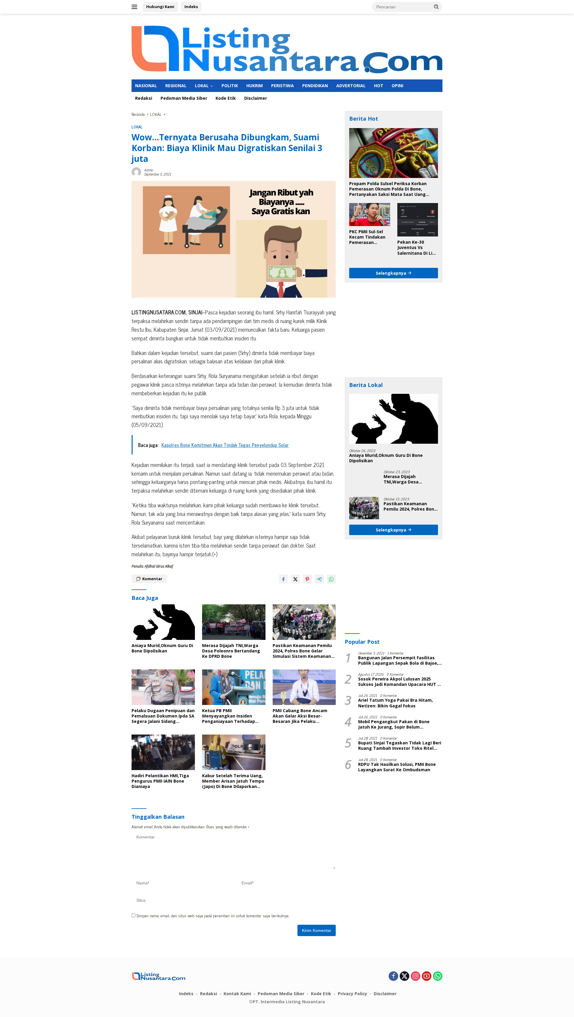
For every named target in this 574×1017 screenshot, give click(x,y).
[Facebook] (393, 976)
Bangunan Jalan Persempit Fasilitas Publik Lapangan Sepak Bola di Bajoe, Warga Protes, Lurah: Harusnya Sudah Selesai (399, 660)
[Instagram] (415, 976)
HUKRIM (254, 85)
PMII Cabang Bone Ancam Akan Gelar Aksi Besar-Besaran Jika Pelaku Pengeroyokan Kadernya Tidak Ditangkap (300, 716)
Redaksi (143, 98)
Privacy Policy (352, 993)
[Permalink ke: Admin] (136, 171)
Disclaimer (255, 98)
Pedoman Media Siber (184, 98)
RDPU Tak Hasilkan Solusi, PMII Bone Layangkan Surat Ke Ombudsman (397, 767)
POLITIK (230, 85)
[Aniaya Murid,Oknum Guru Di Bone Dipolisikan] (163, 622)
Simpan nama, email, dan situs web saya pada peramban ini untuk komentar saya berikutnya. (213, 915)
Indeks (191, 6)
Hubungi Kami (160, 6)
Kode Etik (226, 98)
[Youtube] (426, 976)
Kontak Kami (237, 993)
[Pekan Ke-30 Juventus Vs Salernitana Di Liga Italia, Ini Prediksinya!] (417, 219)
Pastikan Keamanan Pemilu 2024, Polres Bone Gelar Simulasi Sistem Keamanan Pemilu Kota (302, 651)
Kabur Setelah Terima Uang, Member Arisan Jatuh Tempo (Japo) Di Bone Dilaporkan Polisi (233, 781)
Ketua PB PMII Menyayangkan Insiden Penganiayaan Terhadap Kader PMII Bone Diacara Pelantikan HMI (228, 716)
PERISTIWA (282, 85)
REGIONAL (176, 85)
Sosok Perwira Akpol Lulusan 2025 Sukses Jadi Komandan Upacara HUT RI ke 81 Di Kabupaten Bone (399, 681)
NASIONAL (146, 85)
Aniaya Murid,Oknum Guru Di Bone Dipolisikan (162, 648)
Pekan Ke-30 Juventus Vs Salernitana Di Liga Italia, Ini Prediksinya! (417, 247)
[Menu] (136, 7)
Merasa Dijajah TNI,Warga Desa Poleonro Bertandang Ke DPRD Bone (231, 651)
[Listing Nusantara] (287, 48)
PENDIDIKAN (315, 85)
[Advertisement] (393, 330)
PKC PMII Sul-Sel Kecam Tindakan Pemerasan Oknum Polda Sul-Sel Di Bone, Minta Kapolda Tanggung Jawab (368, 237)
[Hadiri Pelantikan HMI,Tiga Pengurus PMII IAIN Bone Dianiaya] (163, 752)
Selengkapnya (391, 273)
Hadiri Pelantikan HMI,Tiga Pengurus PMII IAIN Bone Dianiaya (160, 781)
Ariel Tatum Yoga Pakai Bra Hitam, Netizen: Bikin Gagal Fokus (395, 703)
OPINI (397, 85)
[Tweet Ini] (295, 578)
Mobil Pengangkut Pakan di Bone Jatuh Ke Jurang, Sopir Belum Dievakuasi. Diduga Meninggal (394, 724)
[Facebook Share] (283, 578)
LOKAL (202, 85)
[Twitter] (404, 976)
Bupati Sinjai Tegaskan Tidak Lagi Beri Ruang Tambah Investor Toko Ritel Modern (399, 745)
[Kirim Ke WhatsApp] (331, 578)
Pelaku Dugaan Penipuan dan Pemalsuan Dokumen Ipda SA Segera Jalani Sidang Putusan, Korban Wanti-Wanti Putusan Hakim (163, 716)
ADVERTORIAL (351, 85)
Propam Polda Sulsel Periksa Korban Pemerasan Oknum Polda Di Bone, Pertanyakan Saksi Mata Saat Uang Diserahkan (388, 189)
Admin (148, 170)
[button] (436, 6)
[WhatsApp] (437, 976)
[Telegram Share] (319, 578)
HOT (378, 85)
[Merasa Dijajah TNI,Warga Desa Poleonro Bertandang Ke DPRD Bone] (233, 622)
